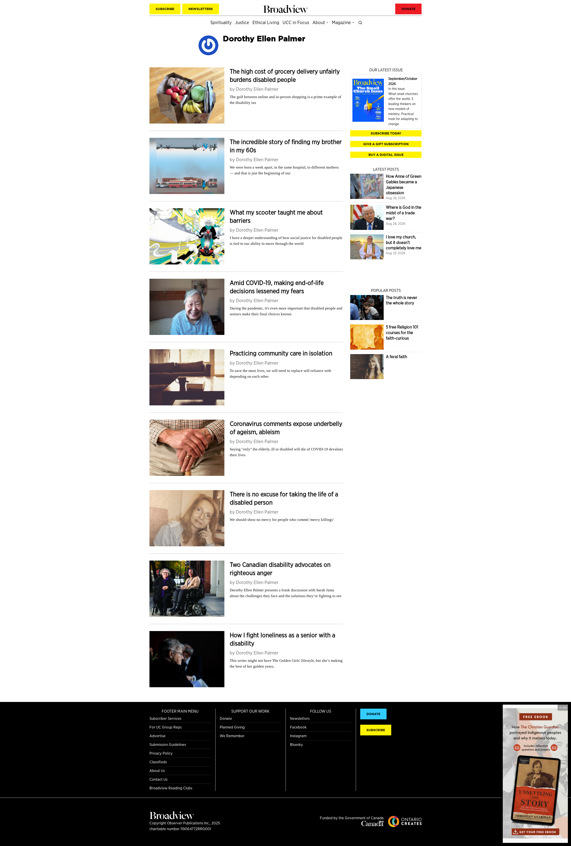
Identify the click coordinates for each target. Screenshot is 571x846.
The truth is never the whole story (401, 300)
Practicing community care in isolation (281, 353)
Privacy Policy (161, 753)
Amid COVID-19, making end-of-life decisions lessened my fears (277, 287)
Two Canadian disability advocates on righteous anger (280, 569)
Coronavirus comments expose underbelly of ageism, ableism (286, 428)
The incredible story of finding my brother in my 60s (286, 146)
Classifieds (158, 761)
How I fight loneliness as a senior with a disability (282, 639)
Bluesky (296, 744)
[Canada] (372, 824)
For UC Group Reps (165, 727)
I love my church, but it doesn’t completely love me (403, 242)
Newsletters (300, 718)
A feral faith (396, 356)
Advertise (157, 735)
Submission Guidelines (167, 744)
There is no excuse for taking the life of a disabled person (284, 498)
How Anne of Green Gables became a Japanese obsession (403, 184)
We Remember (232, 735)
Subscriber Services (165, 718)
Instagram (298, 735)
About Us (157, 770)
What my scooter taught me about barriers (276, 216)
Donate (226, 718)
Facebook (298, 727)
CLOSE (563, 707)
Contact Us (158, 779)
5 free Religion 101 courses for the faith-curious (402, 332)
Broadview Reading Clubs (170, 788)
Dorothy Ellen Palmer (257, 89)
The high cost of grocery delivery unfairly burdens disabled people (285, 75)
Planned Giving (232, 727)
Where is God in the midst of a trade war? (403, 213)
